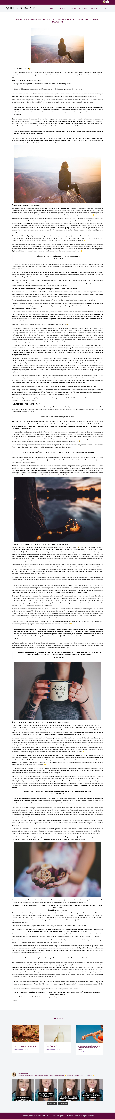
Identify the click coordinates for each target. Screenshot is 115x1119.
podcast (84, 264)
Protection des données (72, 1116)
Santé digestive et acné (22, 1049)
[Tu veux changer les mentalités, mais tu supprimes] (23, 1090)
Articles (94, 8)
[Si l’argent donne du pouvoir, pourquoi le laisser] (46, 1090)
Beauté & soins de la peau (86, 1052)
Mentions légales (58, 1116)
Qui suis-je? (63, 8)
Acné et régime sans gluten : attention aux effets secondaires (25, 1045)
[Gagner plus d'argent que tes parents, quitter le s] (69, 1090)
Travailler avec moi (78, 8)
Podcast (105, 8)
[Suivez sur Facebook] (107, 1)
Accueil (52, 8)
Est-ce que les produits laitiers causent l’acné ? (56, 1045)
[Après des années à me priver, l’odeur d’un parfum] (92, 1090)
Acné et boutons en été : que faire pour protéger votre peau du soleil (89, 1047)
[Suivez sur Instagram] (104, 1)
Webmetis (91, 1116)
